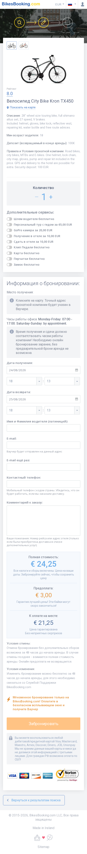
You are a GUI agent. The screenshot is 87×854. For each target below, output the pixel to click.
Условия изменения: (21, 669)
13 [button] (48, 381)
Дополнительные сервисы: (30, 212)
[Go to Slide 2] (24, 45)
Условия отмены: (19, 643)
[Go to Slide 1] (12, 45)
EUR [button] (58, 4)
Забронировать (43, 723)
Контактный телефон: (24, 477)
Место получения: (20, 292)
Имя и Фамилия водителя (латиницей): (37, 421)
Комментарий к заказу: (25, 502)
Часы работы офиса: (39, 321)
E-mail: (12, 438)
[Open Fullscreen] (43, 68)
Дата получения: (20, 363)
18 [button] (11, 381)
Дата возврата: (19, 392)
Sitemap (43, 847)
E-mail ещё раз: (18, 460)
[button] (72, 4)
